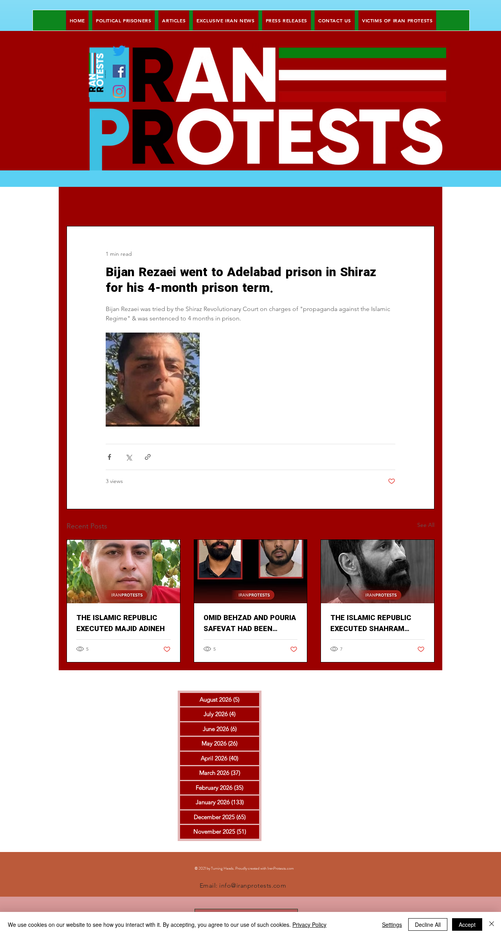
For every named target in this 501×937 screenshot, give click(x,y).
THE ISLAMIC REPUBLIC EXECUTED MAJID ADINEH (120, 624)
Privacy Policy (309, 924)
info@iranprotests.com (252, 885)
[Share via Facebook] (109, 457)
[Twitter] (119, 50)
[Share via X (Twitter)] (128, 457)
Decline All (428, 924)
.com (290, 868)
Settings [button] (392, 924)
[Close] (491, 924)
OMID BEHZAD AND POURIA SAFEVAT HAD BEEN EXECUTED (250, 624)
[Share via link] (147, 457)
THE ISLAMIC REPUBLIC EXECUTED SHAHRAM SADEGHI (370, 624)
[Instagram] (119, 91)
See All (425, 524)
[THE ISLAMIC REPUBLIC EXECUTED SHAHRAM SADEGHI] (377, 571)
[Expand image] (153, 380)
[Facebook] (119, 71)
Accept (467, 924)
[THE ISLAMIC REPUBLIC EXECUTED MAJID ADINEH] (123, 571)
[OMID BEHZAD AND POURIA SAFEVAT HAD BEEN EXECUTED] (250, 571)
